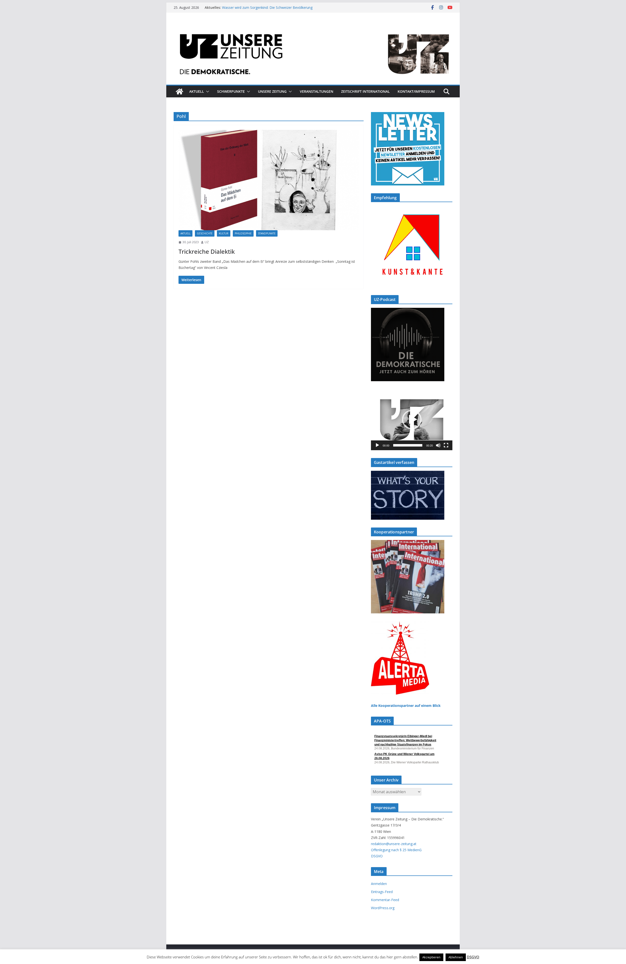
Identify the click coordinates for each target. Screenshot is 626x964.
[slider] (407, 445)
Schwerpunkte (231, 91)
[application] (411, 419)
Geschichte (204, 233)
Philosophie (243, 233)
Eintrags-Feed (382, 891)
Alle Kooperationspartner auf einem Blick (406, 705)
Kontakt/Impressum (416, 91)
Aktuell (196, 91)
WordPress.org (382, 908)
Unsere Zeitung (272, 91)
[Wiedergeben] (377, 445)
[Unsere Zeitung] (313, 27)
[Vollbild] (446, 445)
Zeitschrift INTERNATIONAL (365, 91)
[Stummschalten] (438, 445)
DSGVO (377, 856)
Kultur (223, 233)
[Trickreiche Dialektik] (269, 180)
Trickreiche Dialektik (207, 251)
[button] (206, 91)
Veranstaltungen (316, 91)
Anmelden (379, 883)
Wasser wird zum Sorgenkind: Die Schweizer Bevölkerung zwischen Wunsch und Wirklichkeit (267, 10)
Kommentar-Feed (385, 899)
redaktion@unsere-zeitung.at (393, 843)
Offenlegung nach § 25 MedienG (396, 850)
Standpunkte (267, 233)
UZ (207, 242)
